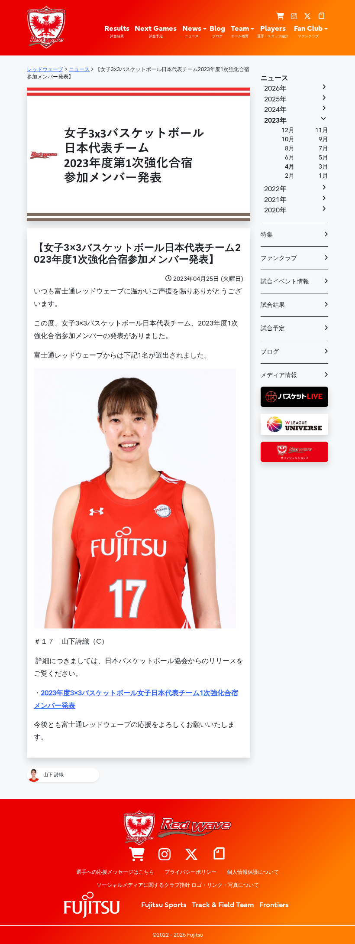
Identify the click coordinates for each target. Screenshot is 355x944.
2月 (289, 175)
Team (240, 31)
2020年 (275, 210)
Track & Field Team (223, 905)
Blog (217, 31)
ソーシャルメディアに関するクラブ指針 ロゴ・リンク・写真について (178, 885)
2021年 (275, 200)
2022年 (275, 189)
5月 (323, 157)
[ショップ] (280, 16)
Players (272, 31)
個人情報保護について (253, 872)
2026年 (275, 88)
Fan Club (308, 31)
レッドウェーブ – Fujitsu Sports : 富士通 (46, 27)
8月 (289, 148)
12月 (287, 130)
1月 (323, 175)
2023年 (275, 120)
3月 (323, 166)
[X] (307, 16)
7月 (323, 148)
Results (116, 31)
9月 (323, 139)
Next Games (156, 31)
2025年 (275, 99)
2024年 (275, 110)
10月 (287, 139)
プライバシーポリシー (190, 872)
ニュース (274, 78)
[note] (321, 16)
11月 (321, 130)
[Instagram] (293, 16)
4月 (289, 166)
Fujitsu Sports (164, 905)
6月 (289, 157)
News (191, 31)
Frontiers (274, 905)
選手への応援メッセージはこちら (115, 872)
